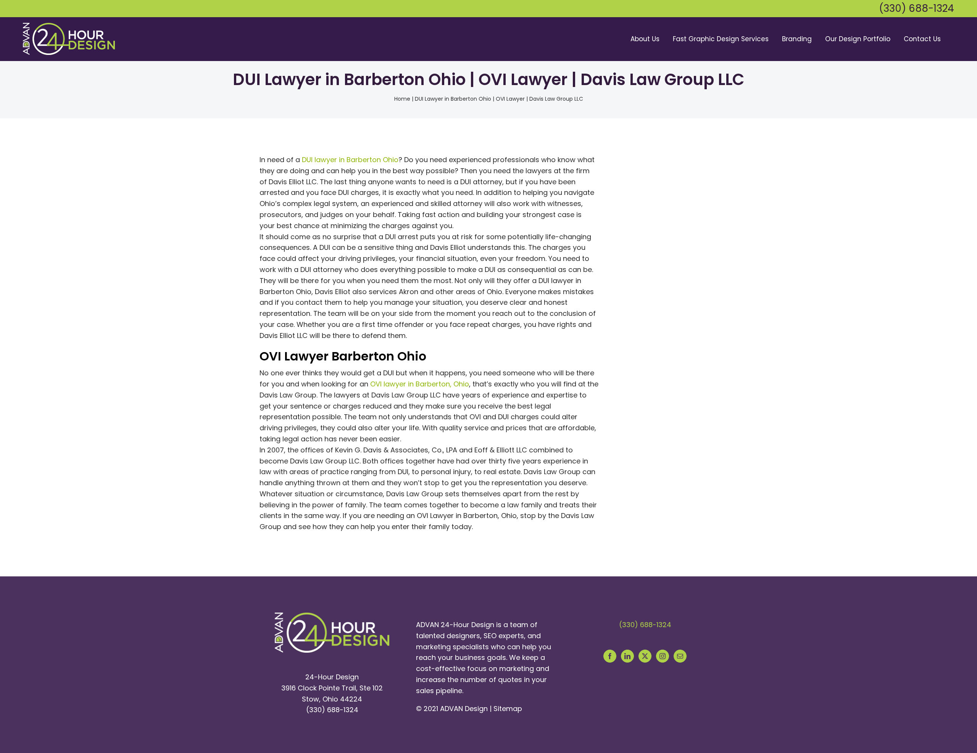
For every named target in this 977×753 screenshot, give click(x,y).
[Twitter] (644, 656)
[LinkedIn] (627, 656)
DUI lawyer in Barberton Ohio (350, 159)
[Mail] (680, 656)
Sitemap (507, 708)
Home (402, 99)
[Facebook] (609, 656)
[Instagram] (662, 656)
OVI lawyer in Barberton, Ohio (419, 384)
